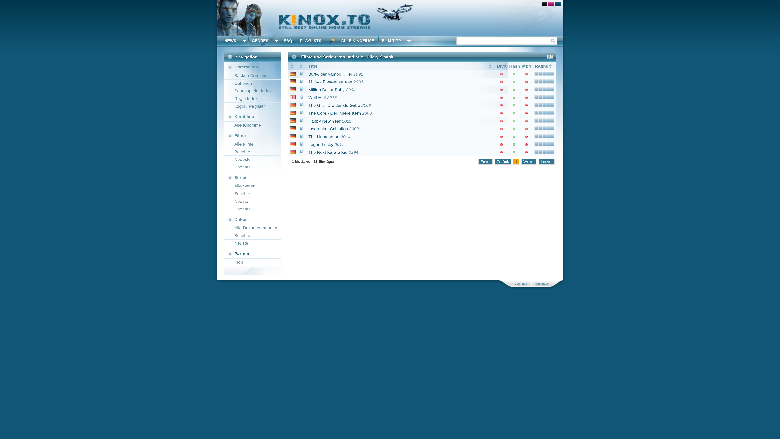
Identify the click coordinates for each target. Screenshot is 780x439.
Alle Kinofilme (357, 41)
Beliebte (242, 151)
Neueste (242, 159)
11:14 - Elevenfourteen (330, 81)
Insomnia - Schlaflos (328, 128)
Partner (241, 253)
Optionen (243, 83)
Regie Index (246, 98)
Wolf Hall (317, 97)
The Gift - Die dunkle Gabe (334, 105)
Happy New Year (324, 121)
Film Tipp (391, 41)
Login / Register (249, 106)
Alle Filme (244, 144)
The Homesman (323, 136)
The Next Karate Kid (328, 152)
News (230, 41)
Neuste (241, 201)
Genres (260, 41)
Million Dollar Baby (326, 89)
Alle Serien (245, 186)
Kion (238, 262)
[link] (390, 18)
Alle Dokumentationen (255, 227)
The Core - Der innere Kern (334, 113)
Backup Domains (251, 75)
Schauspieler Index (253, 90)
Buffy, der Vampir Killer (330, 74)
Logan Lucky (320, 144)
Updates (242, 167)
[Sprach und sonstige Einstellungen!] (332, 41)
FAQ (288, 41)
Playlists (310, 41)
